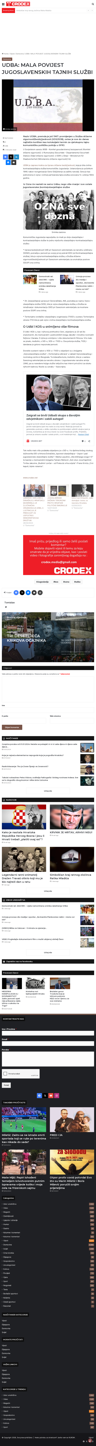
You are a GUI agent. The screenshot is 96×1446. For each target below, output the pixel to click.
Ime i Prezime (9, 1029)
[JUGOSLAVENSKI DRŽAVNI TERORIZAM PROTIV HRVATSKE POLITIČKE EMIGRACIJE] (58, 490)
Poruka (6, 1049)
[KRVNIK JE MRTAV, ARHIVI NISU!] (72, 817)
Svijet (5, 1249)
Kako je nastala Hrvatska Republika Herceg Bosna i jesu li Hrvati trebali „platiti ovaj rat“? (23, 836)
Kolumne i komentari (11, 1232)
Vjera (5, 1277)
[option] (48, 637)
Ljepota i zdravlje (10, 1220)
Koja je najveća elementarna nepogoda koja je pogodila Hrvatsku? (33, 755)
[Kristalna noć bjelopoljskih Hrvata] (36, 983)
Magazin (6, 1212)
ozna (66, 582)
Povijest (6, 1273)
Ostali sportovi (9, 1302)
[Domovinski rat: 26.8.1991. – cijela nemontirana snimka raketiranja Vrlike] (30, 279)
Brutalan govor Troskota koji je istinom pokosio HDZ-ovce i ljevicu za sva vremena (59, 996)
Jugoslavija (43, 582)
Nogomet (7, 1285)
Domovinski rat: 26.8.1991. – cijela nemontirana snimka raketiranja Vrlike (44, 10)
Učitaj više (48, 791)
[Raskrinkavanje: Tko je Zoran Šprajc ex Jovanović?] (87, 770)
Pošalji (6, 1085)
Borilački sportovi (10, 1294)
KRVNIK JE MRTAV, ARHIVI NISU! (71, 832)
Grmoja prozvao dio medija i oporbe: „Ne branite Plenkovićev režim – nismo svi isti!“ (85, 282)
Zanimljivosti (8, 1216)
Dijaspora (7, 1257)
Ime (3, 705)
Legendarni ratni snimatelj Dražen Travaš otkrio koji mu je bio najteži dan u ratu (22, 878)
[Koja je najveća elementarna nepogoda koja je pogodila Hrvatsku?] (87, 758)
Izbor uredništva (9, 1204)
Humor (6, 1224)
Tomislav (9, 602)
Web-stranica (55, 716)
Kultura (6, 1269)
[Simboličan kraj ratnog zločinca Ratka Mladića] (72, 859)
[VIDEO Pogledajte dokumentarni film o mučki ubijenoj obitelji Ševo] (87, 942)
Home (5, 54)
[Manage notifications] (90, 1441)
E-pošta (5, 716)
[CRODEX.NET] (18, 4)
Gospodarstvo (9, 1261)
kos (56, 582)
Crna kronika (8, 1253)
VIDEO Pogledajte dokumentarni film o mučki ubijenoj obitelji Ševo (33, 939)
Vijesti (12, 54)
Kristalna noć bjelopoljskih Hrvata (35, 992)
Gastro (6, 1228)
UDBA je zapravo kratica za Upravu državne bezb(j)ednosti (49, 165)
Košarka (6, 1298)
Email (5, 1039)
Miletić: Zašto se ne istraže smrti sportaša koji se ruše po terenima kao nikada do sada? (24, 1139)
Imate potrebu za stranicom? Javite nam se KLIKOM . (55, 1438)
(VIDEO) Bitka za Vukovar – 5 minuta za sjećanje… (24, 928)
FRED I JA (56, 1135)
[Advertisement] (48, 31)
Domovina (20, 54)
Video (5, 1208)
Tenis (5, 1289)
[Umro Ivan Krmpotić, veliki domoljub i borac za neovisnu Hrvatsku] (82, 490)
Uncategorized (9, 1265)
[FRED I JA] (72, 1119)
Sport (5, 1281)
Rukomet (7, 1306)
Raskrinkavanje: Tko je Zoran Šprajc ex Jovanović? (25, 766)
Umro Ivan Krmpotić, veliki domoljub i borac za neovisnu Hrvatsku (82, 500)
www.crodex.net (30, 478)
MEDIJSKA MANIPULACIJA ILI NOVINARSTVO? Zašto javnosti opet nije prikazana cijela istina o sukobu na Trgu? (11, 998)
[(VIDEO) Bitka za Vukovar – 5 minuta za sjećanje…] (87, 931)
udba (78, 582)
